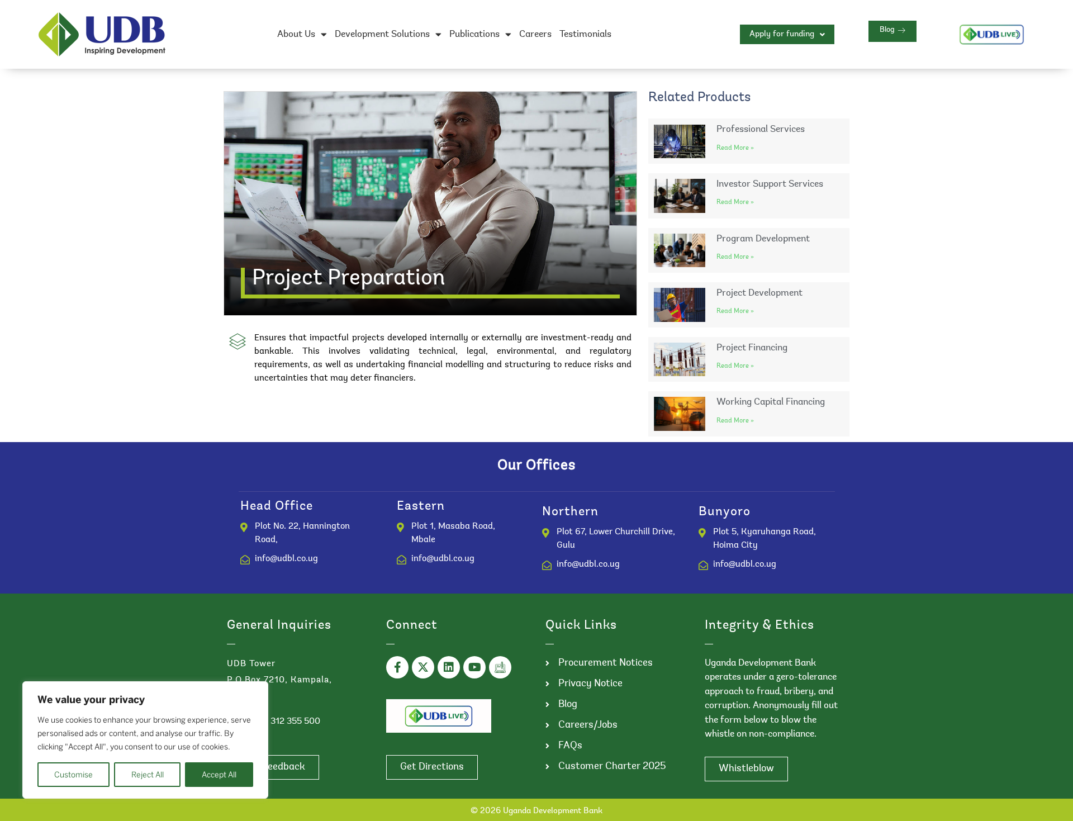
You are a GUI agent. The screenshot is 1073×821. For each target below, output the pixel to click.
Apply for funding (781, 34)
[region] (145, 740)
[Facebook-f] (397, 667)
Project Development (759, 293)
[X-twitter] (423, 667)
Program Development (763, 239)
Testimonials (585, 34)
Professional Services (760, 129)
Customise (73, 774)
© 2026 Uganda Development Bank (536, 811)
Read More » (735, 148)
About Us (296, 34)
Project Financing (751, 348)
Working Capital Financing (770, 402)
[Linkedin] (449, 667)
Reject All (147, 774)
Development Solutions (382, 34)
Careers (535, 34)
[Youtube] (474, 667)
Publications (474, 34)
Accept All (219, 774)
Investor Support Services (769, 184)
